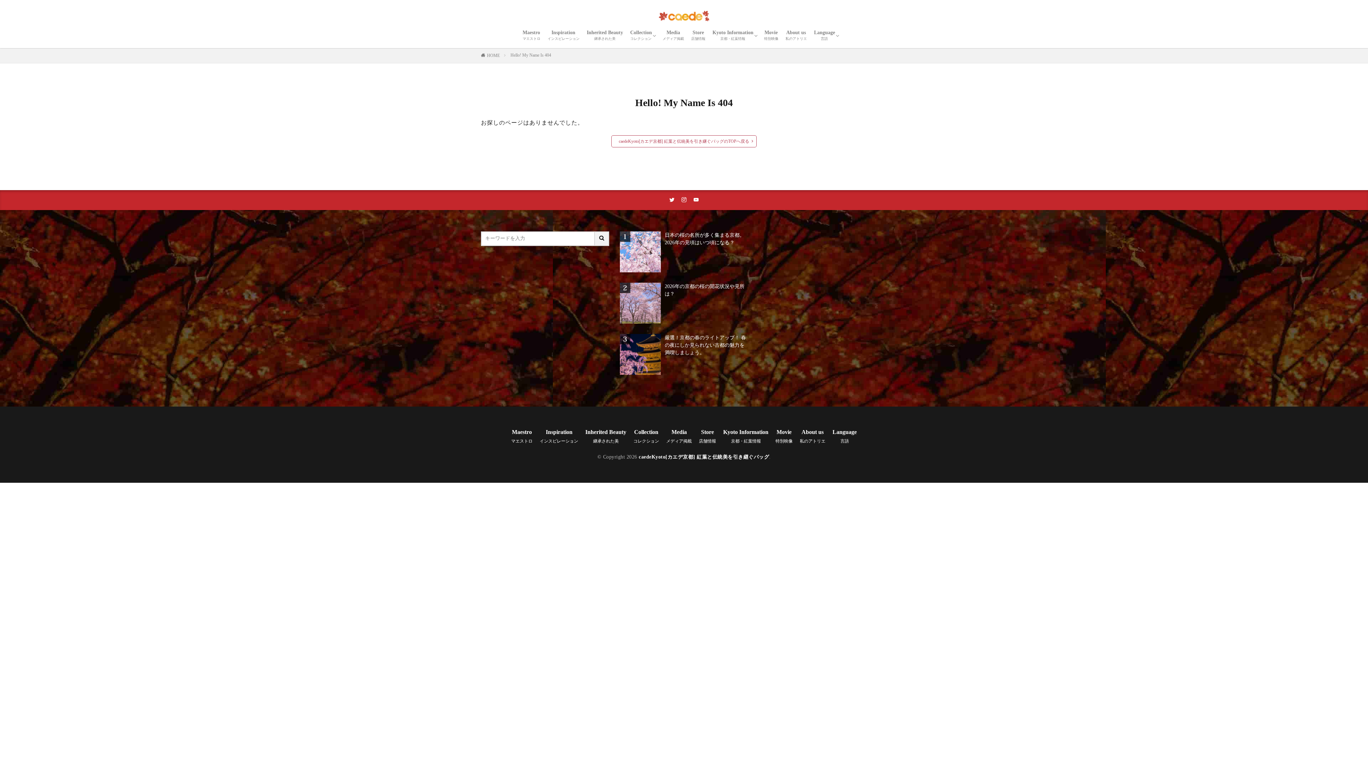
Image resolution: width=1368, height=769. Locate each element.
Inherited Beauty (605, 35)
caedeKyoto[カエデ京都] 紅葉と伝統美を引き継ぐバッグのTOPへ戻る (684, 141)
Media (673, 35)
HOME (493, 55)
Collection (641, 35)
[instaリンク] (684, 200)
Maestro (531, 35)
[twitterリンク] (672, 200)
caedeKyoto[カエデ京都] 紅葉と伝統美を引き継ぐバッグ (704, 457)
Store (698, 35)
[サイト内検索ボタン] (602, 238)
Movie (771, 35)
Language (824, 35)
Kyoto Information (732, 35)
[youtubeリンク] (696, 200)
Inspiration (564, 35)
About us (796, 35)
